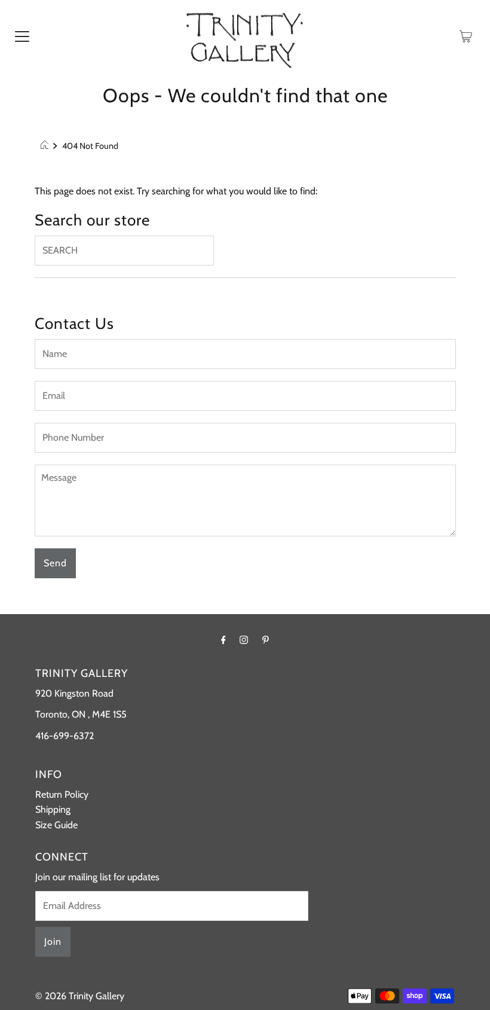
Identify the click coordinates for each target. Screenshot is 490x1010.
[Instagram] (244, 640)
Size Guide (56, 825)
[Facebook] (223, 640)
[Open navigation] (22, 36)
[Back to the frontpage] (46, 146)
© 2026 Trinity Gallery (79, 996)
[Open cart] (466, 36)
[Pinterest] (265, 640)
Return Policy (61, 794)
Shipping (53, 809)
